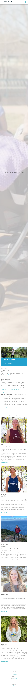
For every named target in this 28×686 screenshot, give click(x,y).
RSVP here (16, 389)
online (8, 374)
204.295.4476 (15, 678)
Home (5, 174)
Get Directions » (14, 674)
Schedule (9, 174)
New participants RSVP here (7, 392)
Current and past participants (7, 389)
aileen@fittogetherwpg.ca (15, 679)
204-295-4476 (16, 374)
